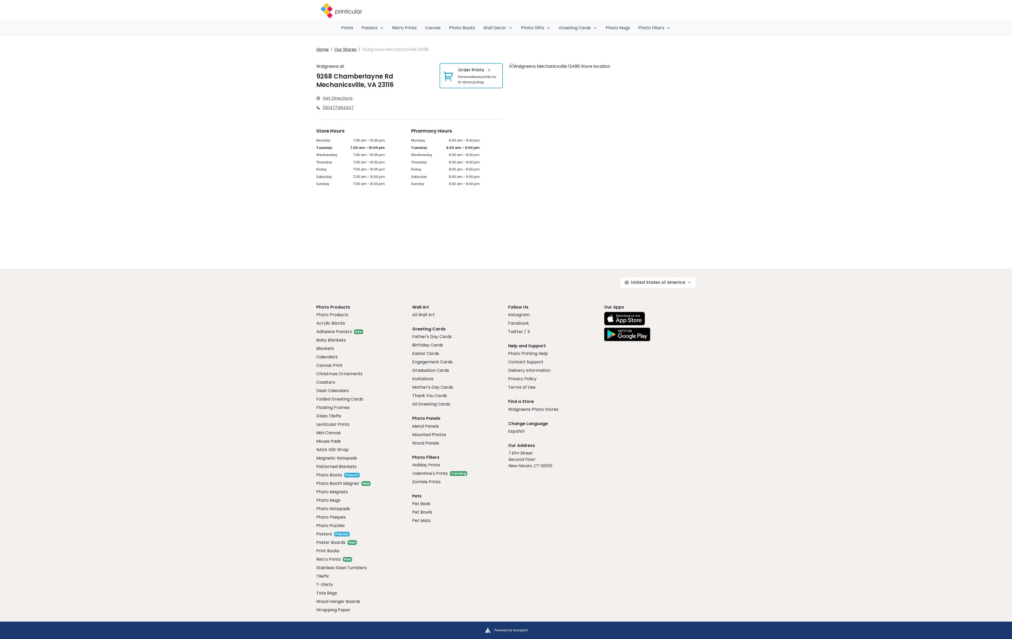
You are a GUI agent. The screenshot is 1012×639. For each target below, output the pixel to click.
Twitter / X (519, 332)
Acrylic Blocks (330, 323)
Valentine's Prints (430, 473)
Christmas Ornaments (339, 374)
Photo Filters (651, 28)
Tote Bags (326, 593)
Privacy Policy (522, 379)
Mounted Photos (429, 435)
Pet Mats (421, 521)
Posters (369, 28)
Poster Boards (331, 542)
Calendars (327, 357)
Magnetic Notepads (336, 458)
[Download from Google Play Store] (627, 334)
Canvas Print (329, 365)
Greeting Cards (575, 28)
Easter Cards (425, 353)
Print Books (327, 551)
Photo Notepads (333, 509)
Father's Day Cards (432, 337)
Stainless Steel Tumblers (341, 568)
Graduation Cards (430, 370)
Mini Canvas (328, 433)
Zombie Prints (426, 482)
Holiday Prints (426, 465)
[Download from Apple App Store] (624, 318)
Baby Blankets (331, 340)
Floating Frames (333, 407)
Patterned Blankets (336, 467)
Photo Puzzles (330, 526)
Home (322, 49)
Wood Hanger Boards (338, 601)
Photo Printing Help (528, 353)
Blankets (325, 348)
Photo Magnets (332, 492)
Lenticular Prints (332, 424)
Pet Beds (421, 504)
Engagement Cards (432, 362)
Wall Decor (494, 28)
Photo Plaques (331, 517)
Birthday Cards (427, 345)
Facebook (518, 323)
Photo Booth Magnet (337, 483)
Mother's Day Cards (432, 387)
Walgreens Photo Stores (533, 409)
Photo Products (332, 315)
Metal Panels (425, 426)
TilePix (322, 576)
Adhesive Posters (334, 332)
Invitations (423, 379)
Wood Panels (425, 443)
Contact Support (525, 362)
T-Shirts (324, 585)
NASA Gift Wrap (332, 450)
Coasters (325, 382)
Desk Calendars (332, 391)
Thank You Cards (429, 396)
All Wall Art (423, 315)
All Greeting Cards (431, 404)
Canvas (433, 28)
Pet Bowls (422, 512)
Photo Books (462, 28)
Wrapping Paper (333, 610)
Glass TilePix (328, 416)
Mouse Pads (328, 441)
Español (516, 431)
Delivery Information (529, 370)
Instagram (519, 315)
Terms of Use (522, 387)
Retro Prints (404, 28)
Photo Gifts (532, 28)
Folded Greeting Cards (339, 399)
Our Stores (345, 49)
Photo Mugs (618, 28)
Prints (347, 28)
